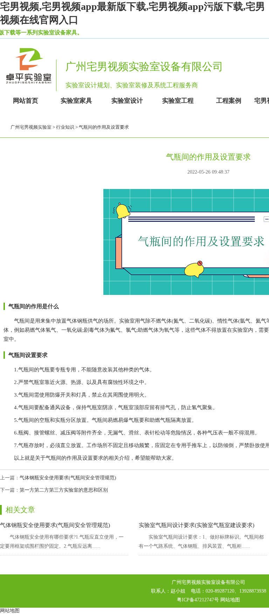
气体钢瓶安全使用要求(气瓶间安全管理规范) (68, 477)
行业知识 (65, 127)
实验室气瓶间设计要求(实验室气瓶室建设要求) (196, 525)
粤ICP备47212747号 (198, 599)
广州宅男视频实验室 (31, 127)
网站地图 (230, 599)
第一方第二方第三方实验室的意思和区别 (64, 490)
